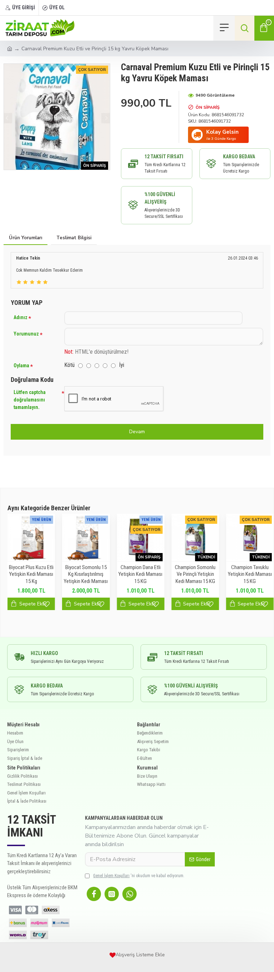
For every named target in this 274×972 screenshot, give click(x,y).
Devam (137, 431)
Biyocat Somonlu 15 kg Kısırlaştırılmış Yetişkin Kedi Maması (86, 574)
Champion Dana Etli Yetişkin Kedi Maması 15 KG (140, 574)
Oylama (21, 365)
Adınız (20, 317)
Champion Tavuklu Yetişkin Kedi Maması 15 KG (250, 574)
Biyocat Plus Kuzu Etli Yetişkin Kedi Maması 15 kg (31, 574)
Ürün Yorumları (25, 238)
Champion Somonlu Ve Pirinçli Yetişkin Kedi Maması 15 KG (195, 574)
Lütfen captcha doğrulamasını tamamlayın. (30, 399)
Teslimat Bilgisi (73, 238)
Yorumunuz (26, 334)
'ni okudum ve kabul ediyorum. (138, 875)
